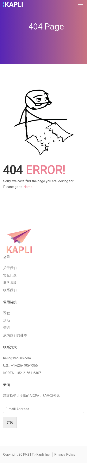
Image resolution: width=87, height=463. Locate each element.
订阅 (10, 422)
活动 (6, 320)
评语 (6, 328)
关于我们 (10, 268)
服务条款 (10, 283)
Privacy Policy (64, 454)
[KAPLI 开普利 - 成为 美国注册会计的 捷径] (13, 5)
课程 (6, 313)
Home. (28, 187)
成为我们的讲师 (15, 335)
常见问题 (10, 275)
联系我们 (10, 290)
